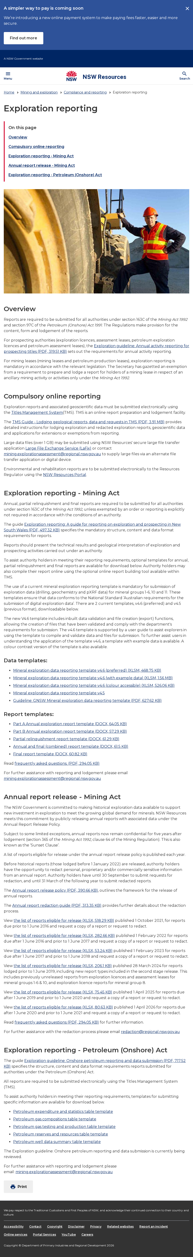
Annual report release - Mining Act (41, 165)
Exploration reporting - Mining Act (41, 156)
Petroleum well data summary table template (57, 1141)
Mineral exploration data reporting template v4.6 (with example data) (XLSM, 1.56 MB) (93, 678)
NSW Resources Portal (64, 474)
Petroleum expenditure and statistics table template (63, 1111)
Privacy (95, 1226)
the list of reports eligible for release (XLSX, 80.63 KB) (63, 1007)
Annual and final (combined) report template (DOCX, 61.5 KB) (70, 746)
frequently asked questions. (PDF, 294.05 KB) (57, 763)
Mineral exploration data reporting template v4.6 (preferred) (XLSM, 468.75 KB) (87, 670)
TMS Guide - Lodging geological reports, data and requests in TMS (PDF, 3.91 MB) (88, 422)
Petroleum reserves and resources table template (60, 1134)
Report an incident (153, 1226)
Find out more (23, 38)
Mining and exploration (39, 92)
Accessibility (14, 1226)
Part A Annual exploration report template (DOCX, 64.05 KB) (70, 724)
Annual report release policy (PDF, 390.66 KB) (55, 890)
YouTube (69, 1234)
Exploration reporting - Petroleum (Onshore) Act (55, 175)
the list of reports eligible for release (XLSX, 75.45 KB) (63, 992)
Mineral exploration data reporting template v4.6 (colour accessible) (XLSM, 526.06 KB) (94, 685)
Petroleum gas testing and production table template (64, 1126)
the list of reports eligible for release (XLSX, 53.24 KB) (63, 950)
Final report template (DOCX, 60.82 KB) (50, 754)
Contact (35, 1226)
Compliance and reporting (85, 92)
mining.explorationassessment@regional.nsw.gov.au (52, 454)
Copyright (54, 1226)
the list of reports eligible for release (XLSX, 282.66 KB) (64, 935)
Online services (15, 1234)
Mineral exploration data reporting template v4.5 (59, 693)
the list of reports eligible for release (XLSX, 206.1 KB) (63, 966)
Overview (17, 137)
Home (9, 92)
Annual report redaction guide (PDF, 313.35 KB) (56, 905)
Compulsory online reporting (36, 146)
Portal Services (44, 1234)
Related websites (120, 1226)
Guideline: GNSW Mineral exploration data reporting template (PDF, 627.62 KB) (87, 700)
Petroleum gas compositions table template (54, 1119)
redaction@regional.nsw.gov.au (150, 1031)
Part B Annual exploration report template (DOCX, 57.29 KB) (70, 731)
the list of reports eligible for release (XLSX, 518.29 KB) (64, 920)
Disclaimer (76, 1226)
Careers (87, 1234)
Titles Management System (37, 412)
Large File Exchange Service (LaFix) (58, 448)
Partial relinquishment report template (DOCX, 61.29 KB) (66, 739)
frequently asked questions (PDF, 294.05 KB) (57, 1022)
